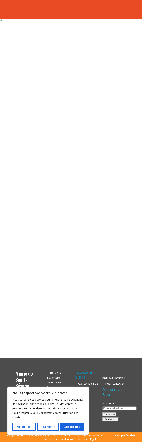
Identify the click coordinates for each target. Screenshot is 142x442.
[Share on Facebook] (37, 332)
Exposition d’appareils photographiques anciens (41, 309)
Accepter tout (72, 426)
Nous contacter (114, 383)
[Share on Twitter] (40, 332)
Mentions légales (88, 439)
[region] (48, 411)
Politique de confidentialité (59, 439)
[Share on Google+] (44, 332)
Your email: (109, 403)
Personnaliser (24, 426)
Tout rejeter (48, 426)
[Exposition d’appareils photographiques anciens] (41, 162)
